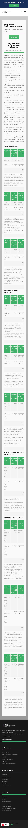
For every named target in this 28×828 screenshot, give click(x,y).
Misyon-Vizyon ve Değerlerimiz (10, 754)
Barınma (4, 774)
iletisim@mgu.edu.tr (7, 739)
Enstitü (4, 799)
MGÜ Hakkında (6, 752)
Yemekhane (5, 781)
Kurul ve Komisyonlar (7, 759)
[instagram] (24, 2)
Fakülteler (4, 797)
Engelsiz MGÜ (14, 5)
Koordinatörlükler (6, 810)
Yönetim (4, 757)
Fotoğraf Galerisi (6, 786)
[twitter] (22, 2)
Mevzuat (4, 761)
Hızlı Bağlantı (14, 2)
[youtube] (23, 2)
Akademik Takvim (6, 804)
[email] (18, 2)
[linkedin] (20, 2)
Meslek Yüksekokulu (7, 801)
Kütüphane (5, 779)
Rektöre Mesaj (6, 2)
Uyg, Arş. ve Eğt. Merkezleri (9, 808)
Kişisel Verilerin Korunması (8, 763)
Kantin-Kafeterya (6, 777)
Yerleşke (4, 784)
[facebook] (19, 2)
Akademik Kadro (6, 806)
